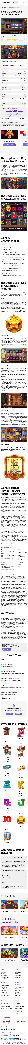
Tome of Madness (5, 994)
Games (6, 7)
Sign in (16, 2)
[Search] (23, 2)
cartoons (13, 115)
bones (19, 114)
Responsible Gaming (17, 1042)
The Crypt (3, 990)
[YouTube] (9, 1030)
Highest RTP (13, 633)
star (15, 112)
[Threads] (7, 1030)
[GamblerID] (5, 2)
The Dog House (12, 173)
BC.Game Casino (19, 987)
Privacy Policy (18, 1008)
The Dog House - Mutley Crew (12, 911)
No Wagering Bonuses (6, 1005)
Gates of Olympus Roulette (5, 996)
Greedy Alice (4, 987)
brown (20, 112)
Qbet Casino (18, 995)
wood (8, 114)
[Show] (25, 858)
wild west (9, 110)
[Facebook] (12, 1030)
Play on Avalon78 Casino (17, 25)
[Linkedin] (14, 1030)
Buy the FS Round (16, 448)
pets (8, 115)
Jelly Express (9, 937)
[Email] (16, 645)
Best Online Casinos (21, 124)
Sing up (18, 713)
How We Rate (18, 1011)
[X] (4, 1030)
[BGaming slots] (21, 1022)
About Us (17, 1003)
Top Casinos (18, 972)
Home (2, 7)
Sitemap (17, 1010)
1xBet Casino (18, 990)
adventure (14, 108)
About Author (6, 649)
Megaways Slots (5, 977)
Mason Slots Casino (20, 994)
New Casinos (18, 975)
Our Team (17, 1005)
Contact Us (18, 1013)
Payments (17, 977)
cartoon (9, 112)
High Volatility (8, 249)
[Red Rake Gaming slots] (6, 1022)
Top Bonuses (4, 1003)
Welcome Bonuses (5, 1006)
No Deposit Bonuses (6, 1008)
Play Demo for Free (16, 27)
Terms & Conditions (20, 1006)
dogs (8, 108)
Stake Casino (18, 989)
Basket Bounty (5, 992)
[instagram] (2, 1030)
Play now (9, 145)
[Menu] (26, 2)
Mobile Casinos (19, 974)
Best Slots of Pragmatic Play (9, 920)
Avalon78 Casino (9, 141)
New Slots (3, 974)
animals (16, 110)
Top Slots (3, 972)
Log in (9, 713)
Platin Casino (18, 992)
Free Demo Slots (5, 975)
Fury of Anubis (9, 960)
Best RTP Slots (5, 979)
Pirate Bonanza (5, 985)
